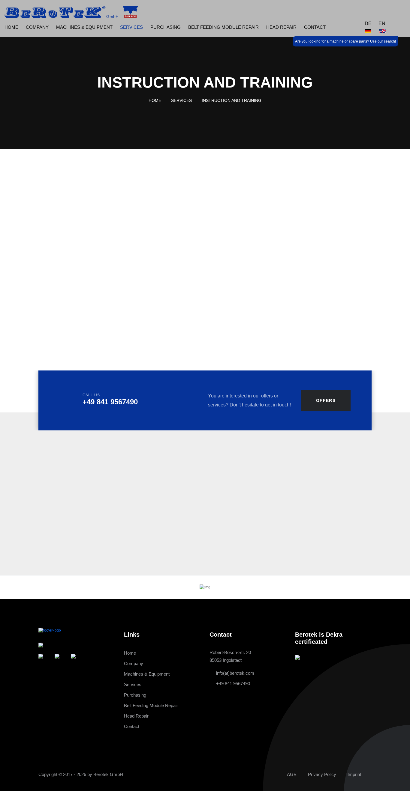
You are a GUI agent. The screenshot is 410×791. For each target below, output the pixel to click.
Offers (326, 400)
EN (381, 23)
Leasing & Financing (32, 206)
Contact (315, 27)
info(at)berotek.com (235, 673)
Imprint (354, 774)
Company (37, 27)
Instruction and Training (41, 220)
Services (131, 27)
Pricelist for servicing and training (208, 314)
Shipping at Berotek (32, 262)
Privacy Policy (322, 774)
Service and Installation (36, 234)
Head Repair (281, 27)
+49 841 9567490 (110, 402)
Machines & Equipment (84, 27)
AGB (292, 774)
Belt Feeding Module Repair (223, 27)
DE (368, 23)
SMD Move (21, 248)
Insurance (20, 290)
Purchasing (165, 27)
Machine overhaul (29, 276)
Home (11, 27)
